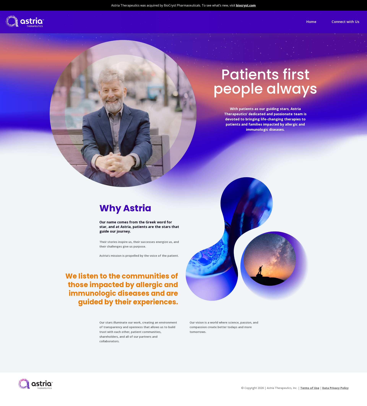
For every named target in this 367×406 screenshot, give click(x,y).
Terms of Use (309, 388)
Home (311, 21)
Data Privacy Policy (335, 388)
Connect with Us (345, 21)
